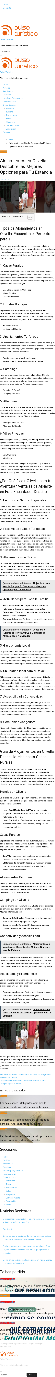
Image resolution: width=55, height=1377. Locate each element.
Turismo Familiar (7, 1279)
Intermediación (9, 101)
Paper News (34, 1343)
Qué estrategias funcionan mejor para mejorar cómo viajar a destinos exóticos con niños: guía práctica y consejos (26, 1249)
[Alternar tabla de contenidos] (28, 217)
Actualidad (10, 108)
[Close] (1, 1371)
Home (5, 4)
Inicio (5, 84)
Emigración (11, 129)
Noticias (6, 88)
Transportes (11, 115)
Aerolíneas (8, 91)
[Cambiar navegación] (1, 55)
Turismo (9, 112)
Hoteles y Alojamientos (13, 98)
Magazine (10, 122)
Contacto (7, 8)
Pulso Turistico (6, 40)
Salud (8, 118)
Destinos (7, 95)
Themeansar (5, 1346)
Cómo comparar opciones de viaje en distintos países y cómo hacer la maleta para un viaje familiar (26, 1313)
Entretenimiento (13, 125)
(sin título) (7, 1229)
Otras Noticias (9, 105)
